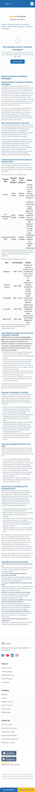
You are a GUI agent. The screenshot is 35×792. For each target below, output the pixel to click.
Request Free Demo (26, 790)
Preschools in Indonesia (9, 739)
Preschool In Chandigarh (16, 27)
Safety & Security (7, 702)
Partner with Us (6, 668)
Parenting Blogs (6, 672)
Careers (4, 698)
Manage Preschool (7, 675)
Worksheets (5, 682)
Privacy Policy (6, 709)
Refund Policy (6, 712)
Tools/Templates (7, 679)
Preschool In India (13, 24)
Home (3, 24)
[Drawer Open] (32, 3)
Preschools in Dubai (8, 743)
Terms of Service (7, 705)
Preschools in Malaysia (9, 735)
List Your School (18, 61)
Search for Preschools (8, 728)
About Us (4, 694)
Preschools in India (7, 732)
